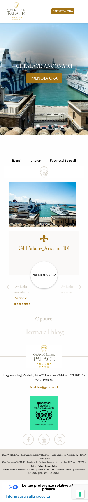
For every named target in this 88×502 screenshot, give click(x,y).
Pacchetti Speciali (63, 160)
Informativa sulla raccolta (28, 496)
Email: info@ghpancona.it (44, 387)
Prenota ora (63, 11)
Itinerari (36, 160)
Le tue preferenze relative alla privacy (48, 487)
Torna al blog (44, 332)
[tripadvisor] (44, 413)
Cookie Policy (51, 466)
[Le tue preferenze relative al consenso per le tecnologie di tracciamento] (80, 494)
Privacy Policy (37, 466)
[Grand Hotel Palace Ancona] (16, 11)
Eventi (16, 160)
